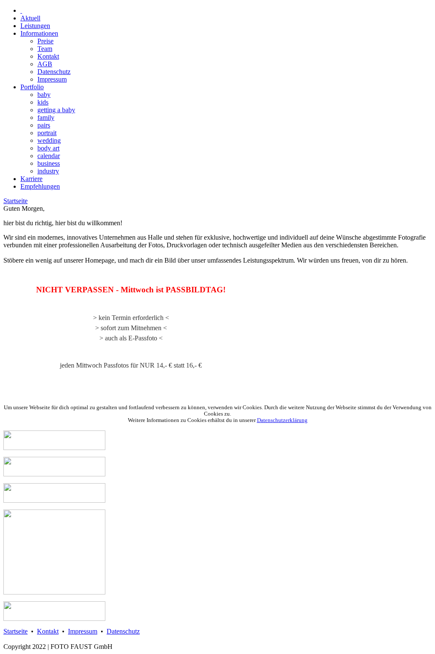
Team (44, 48)
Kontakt (48, 56)
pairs (43, 125)
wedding (49, 140)
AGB (44, 64)
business (48, 163)
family (45, 117)
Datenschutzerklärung (282, 420)
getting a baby (56, 109)
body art (48, 148)
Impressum (52, 79)
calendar (48, 155)
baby (44, 94)
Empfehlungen (40, 186)
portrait (46, 132)
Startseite (15, 200)
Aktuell (30, 18)
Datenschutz (54, 71)
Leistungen (35, 25)
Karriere (31, 178)
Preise (45, 41)
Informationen (39, 33)
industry (48, 171)
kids (42, 102)
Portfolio (32, 87)
